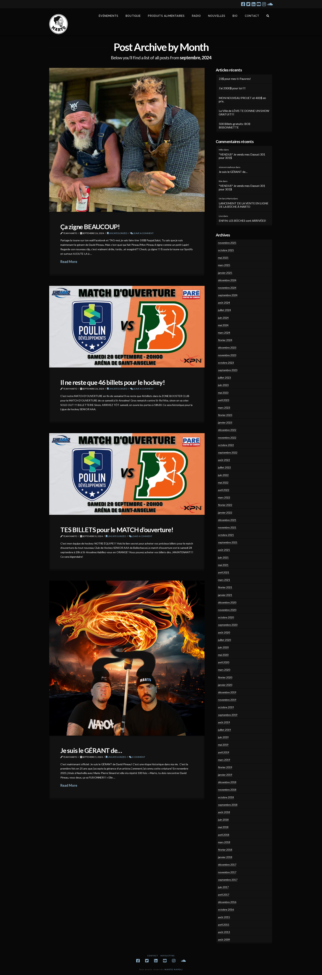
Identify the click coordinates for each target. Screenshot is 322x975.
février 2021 (225, 587)
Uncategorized (118, 233)
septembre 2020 (227, 624)
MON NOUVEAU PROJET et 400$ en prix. (242, 99)
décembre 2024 (227, 280)
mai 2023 (223, 392)
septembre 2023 (227, 370)
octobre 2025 (226, 250)
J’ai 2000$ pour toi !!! (232, 88)
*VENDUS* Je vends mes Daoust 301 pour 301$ (242, 156)
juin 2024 (223, 317)
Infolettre (167, 955)
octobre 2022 (226, 445)
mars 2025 (224, 265)
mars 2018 (224, 842)
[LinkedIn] (253, 4)
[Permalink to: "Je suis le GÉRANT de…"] (127, 658)
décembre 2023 (227, 347)
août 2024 (224, 302)
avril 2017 (223, 894)
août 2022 (224, 459)
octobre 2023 (226, 362)
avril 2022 (223, 490)
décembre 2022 (227, 429)
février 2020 (225, 677)
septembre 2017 (227, 879)
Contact (152, 955)
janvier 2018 (225, 857)
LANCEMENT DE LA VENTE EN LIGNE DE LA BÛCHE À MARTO (243, 205)
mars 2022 (224, 497)
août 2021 (224, 549)
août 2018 (224, 812)
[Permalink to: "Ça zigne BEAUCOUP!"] (127, 140)
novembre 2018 (227, 789)
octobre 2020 (226, 617)
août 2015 (224, 917)
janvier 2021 (225, 594)
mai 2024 (223, 325)
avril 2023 (223, 400)
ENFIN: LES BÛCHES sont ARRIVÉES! (242, 220)
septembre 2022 (227, 452)
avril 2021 (223, 572)
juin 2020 (223, 647)
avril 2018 (223, 834)
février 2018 (225, 849)
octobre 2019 (226, 707)
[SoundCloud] (270, 4)
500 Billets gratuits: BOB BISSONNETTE (234, 125)
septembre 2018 (227, 804)
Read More (68, 262)
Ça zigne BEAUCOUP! (90, 226)
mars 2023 (224, 407)
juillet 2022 (224, 467)
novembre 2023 (227, 355)
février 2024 (225, 340)
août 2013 (224, 932)
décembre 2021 (227, 520)
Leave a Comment (143, 233)
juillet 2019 (224, 729)
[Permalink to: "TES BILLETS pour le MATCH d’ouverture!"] (127, 474)
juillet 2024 (224, 310)
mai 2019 (223, 744)
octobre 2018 (226, 797)
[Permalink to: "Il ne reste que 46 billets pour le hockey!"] (127, 327)
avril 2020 (223, 662)
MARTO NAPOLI (174, 969)
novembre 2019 (227, 699)
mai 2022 (223, 482)
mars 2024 (224, 332)
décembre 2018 (227, 782)
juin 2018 (223, 819)
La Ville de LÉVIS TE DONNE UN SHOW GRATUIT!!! (244, 112)
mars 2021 (224, 579)
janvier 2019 (225, 774)
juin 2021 (223, 557)
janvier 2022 (225, 512)
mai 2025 (223, 257)
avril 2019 (223, 752)
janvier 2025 (225, 272)
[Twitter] (248, 4)
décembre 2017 (227, 864)
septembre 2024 (227, 295)
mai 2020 (223, 654)
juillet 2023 (224, 377)
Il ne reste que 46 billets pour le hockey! (112, 382)
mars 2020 (224, 669)
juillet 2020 (224, 639)
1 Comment (138, 757)
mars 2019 (224, 759)
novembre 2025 (227, 242)
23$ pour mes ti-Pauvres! (235, 78)
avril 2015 (223, 924)
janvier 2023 (225, 422)
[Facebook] (243, 4)
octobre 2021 (226, 534)
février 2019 (225, 767)
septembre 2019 (227, 714)
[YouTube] (259, 4)
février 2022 (225, 504)
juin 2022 (223, 475)
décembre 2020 (227, 602)
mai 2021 (223, 564)
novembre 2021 (227, 527)
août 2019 (224, 722)
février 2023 (225, 415)
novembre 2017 (227, 872)
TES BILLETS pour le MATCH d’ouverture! (116, 529)
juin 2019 (223, 737)
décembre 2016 (227, 902)
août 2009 (224, 939)
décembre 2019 (227, 692)
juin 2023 (223, 385)
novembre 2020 (227, 609)
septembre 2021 (227, 542)
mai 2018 (223, 827)
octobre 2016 (226, 909)
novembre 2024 (227, 287)
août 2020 (224, 632)
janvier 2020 (225, 684)
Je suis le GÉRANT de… (91, 750)
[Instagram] (264, 4)
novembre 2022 (227, 437)
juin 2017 (223, 887)
